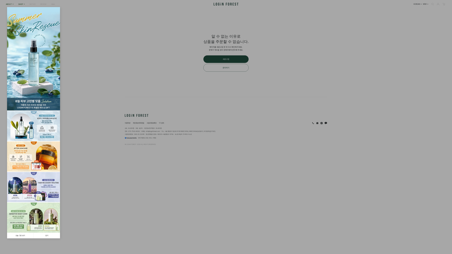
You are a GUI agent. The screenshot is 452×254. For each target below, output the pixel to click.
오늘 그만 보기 (20, 235)
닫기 (46, 235)
